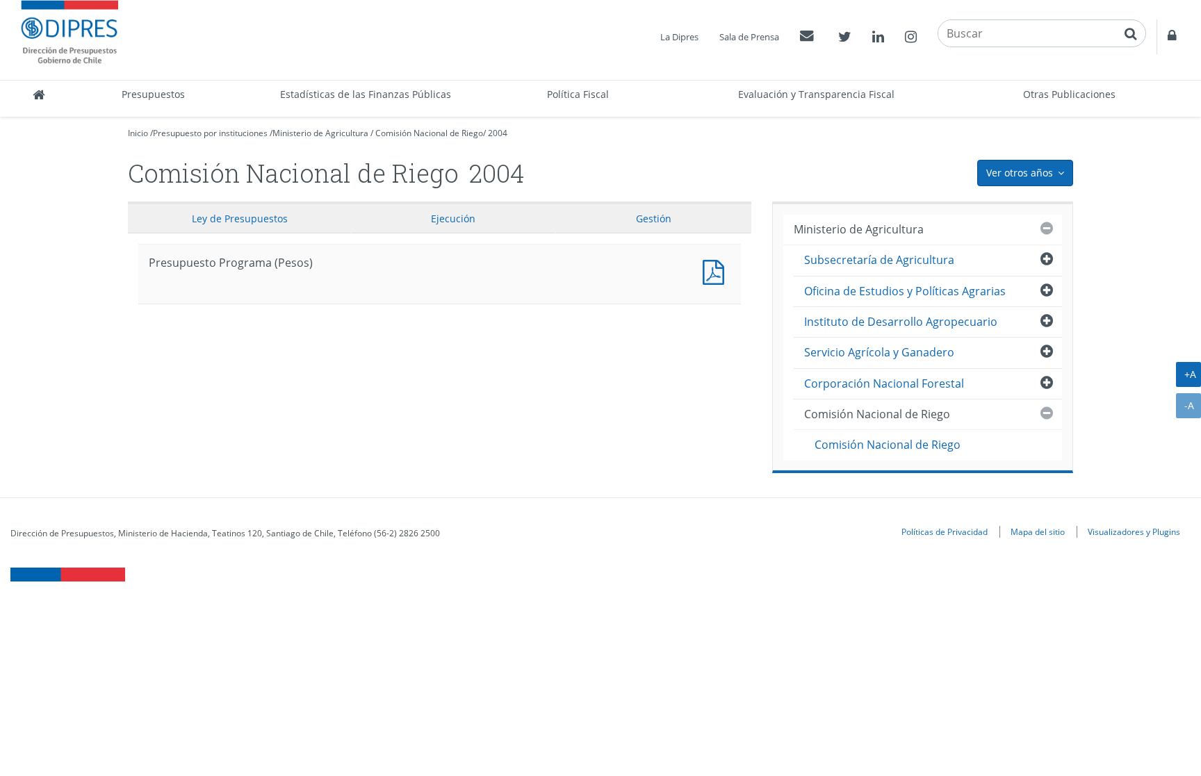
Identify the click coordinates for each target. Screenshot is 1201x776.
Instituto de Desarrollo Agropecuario (900, 321)
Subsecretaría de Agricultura (879, 259)
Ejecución (453, 218)
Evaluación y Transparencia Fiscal (816, 94)
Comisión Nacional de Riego (429, 133)
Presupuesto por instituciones (210, 133)
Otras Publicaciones (1069, 94)
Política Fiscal (578, 94)
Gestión (653, 218)
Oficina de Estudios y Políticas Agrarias (905, 291)
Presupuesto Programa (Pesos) (716, 270)
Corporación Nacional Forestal (884, 383)
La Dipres (679, 37)
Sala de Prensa (749, 37)
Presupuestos (153, 94)
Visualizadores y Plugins (1134, 531)
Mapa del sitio (1038, 531)
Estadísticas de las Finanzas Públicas (365, 94)
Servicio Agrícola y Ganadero (879, 352)
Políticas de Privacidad (944, 531)
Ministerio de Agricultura (320, 133)
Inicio (138, 133)
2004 (497, 133)
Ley (240, 218)
